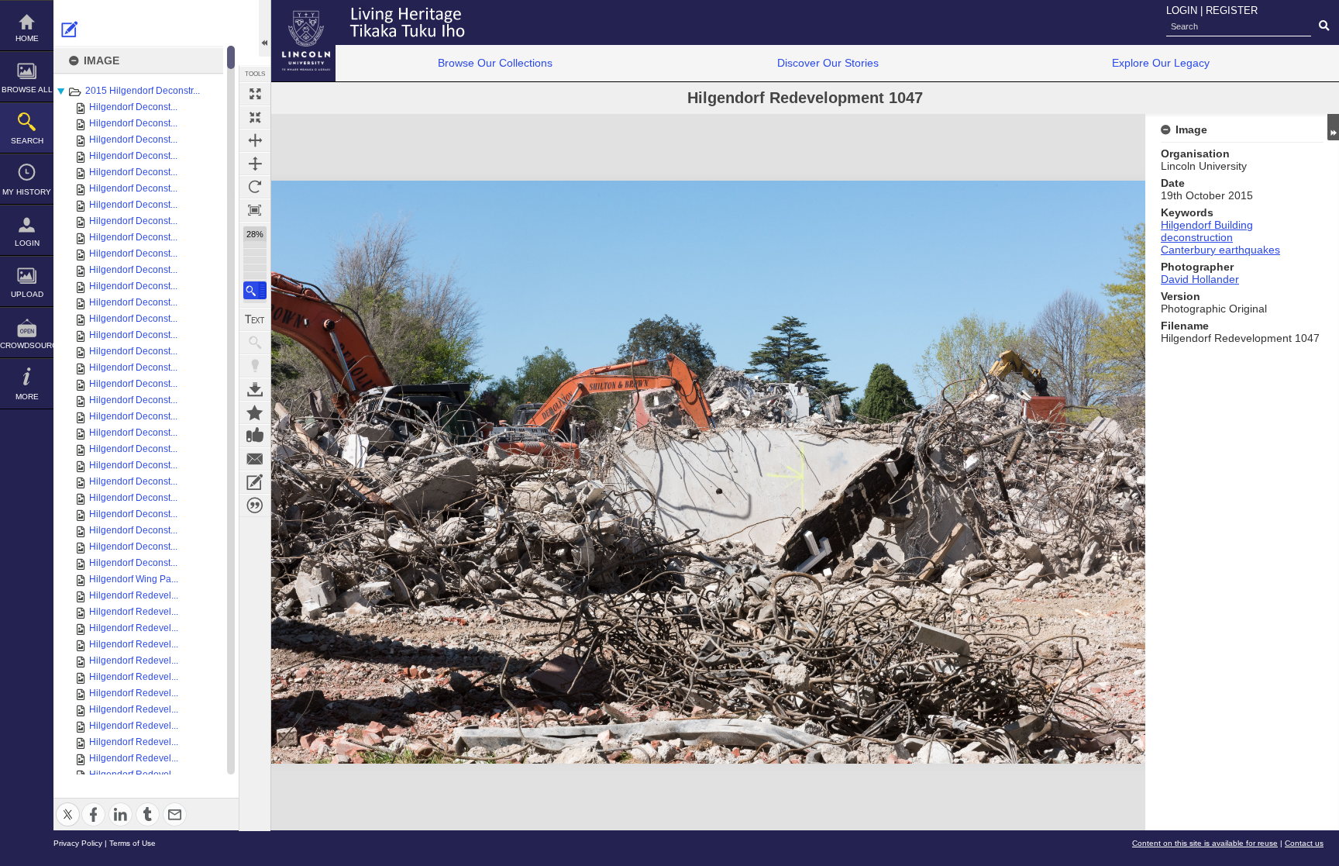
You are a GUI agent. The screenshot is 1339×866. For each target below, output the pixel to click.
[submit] (1324, 26)
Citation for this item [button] (254, 505)
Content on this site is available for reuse (1205, 843)
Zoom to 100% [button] (254, 210)
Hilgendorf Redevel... (133, 595)
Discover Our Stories (828, 63)
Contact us (1304, 843)
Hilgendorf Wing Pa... (133, 579)
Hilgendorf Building (1207, 225)
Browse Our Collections (495, 63)
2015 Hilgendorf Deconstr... (142, 90)
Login (27, 243)
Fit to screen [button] (254, 117)
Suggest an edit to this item (69, 29)
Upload (27, 294)
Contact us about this (254, 459)
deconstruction (1197, 237)
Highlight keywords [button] (254, 366)
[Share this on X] (68, 805)
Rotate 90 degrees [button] (254, 186)
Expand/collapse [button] (1333, 127)
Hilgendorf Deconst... (133, 107)
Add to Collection (254, 412)
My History (26, 192)
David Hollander (1200, 279)
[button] (255, 290)
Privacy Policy (77, 843)
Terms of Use (132, 843)
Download (254, 389)
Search (27, 140)
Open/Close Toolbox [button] (264, 28)
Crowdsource (26, 345)
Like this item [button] (254, 435)
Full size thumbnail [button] (254, 93)
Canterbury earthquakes (1220, 249)
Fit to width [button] (254, 140)
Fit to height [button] (254, 163)
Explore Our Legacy (1161, 63)
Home (27, 38)
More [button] (27, 396)
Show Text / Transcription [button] (254, 319)
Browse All (27, 89)
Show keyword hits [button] (254, 342)
